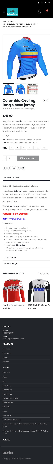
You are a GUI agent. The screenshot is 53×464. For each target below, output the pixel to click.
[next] (48, 100)
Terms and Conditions (12, 419)
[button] (4, 12)
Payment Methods (10, 398)
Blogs (5, 377)
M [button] (18, 148)
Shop (5, 411)
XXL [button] (37, 148)
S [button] (11, 148)
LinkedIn (14, 168)
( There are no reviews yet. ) (24, 109)
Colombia (18, 121)
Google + (19, 168)
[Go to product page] (14, 291)
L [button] (23, 148)
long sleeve (19, 142)
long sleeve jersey (30, 142)
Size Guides (7, 415)
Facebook (5, 168)
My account (7, 394)
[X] (42, 2)
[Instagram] (48, 2)
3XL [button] (44, 148)
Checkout (7, 385)
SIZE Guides (19, 245)
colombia (10, 142)
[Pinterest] (45, 2)
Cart (4, 381)
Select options (21, 283)
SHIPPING (6, 407)
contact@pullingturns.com (14, 339)
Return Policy (8, 402)
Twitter (9, 168)
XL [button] (30, 148)
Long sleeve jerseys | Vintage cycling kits (26, 139)
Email (23, 168)
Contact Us (7, 389)
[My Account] (39, 11)
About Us (6, 372)
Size (4, 148)
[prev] (45, 100)
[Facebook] (38, 2)
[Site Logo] (12, 12)
